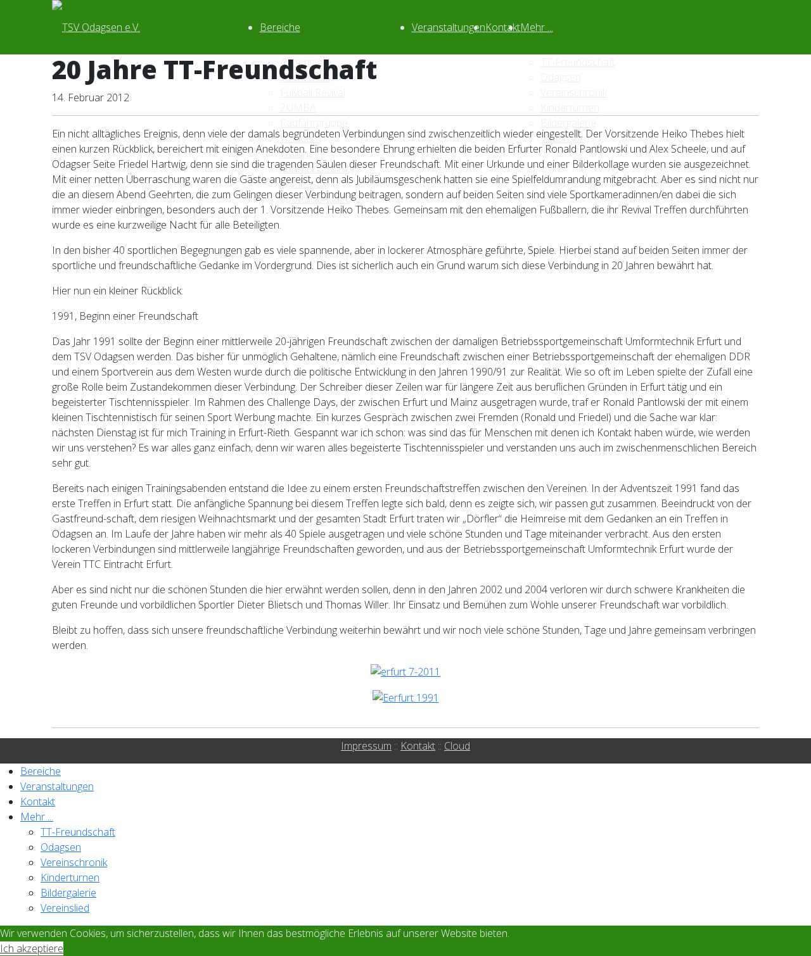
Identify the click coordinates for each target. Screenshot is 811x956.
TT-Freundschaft (78, 832)
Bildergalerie (68, 893)
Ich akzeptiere (31, 948)
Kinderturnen (70, 877)
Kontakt (502, 27)
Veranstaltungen (448, 27)
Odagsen (61, 847)
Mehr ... (536, 27)
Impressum (366, 746)
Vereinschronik (74, 862)
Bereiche (280, 27)
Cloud (457, 746)
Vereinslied (65, 908)
